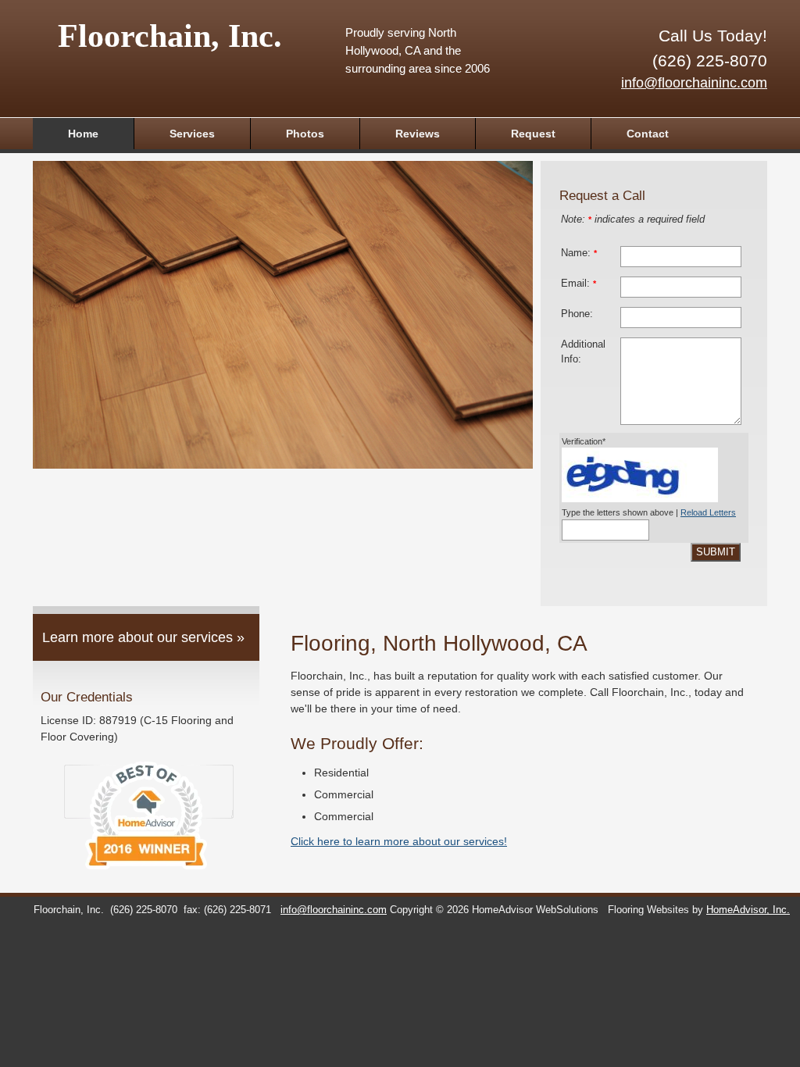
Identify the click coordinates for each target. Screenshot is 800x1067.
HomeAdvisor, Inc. (748, 910)
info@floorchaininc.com (694, 83)
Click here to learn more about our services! (399, 841)
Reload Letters (708, 512)
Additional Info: (583, 352)
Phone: (577, 314)
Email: (578, 283)
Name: (579, 253)
